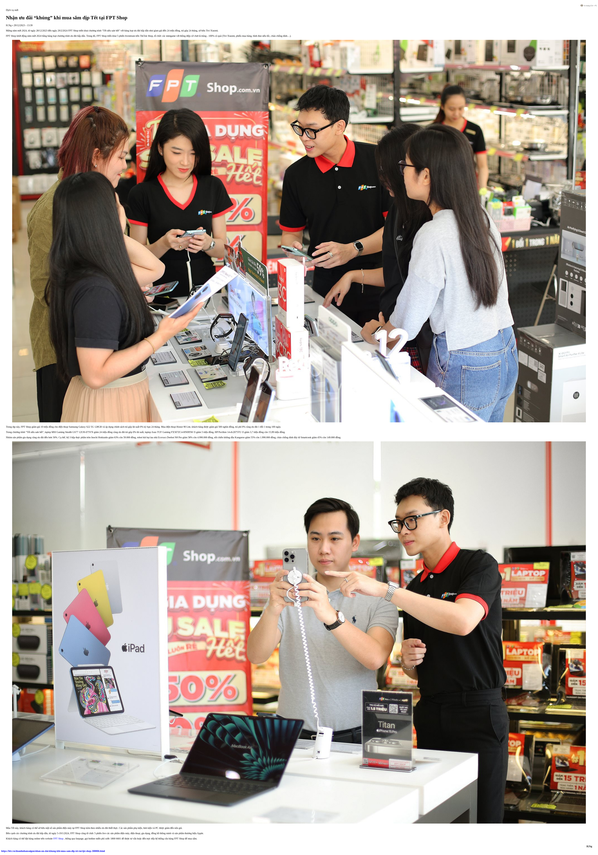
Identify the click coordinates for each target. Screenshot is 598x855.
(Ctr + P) (590, 6)
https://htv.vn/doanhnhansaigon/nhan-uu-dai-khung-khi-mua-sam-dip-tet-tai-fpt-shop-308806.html (53, 851)
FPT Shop (58, 838)
